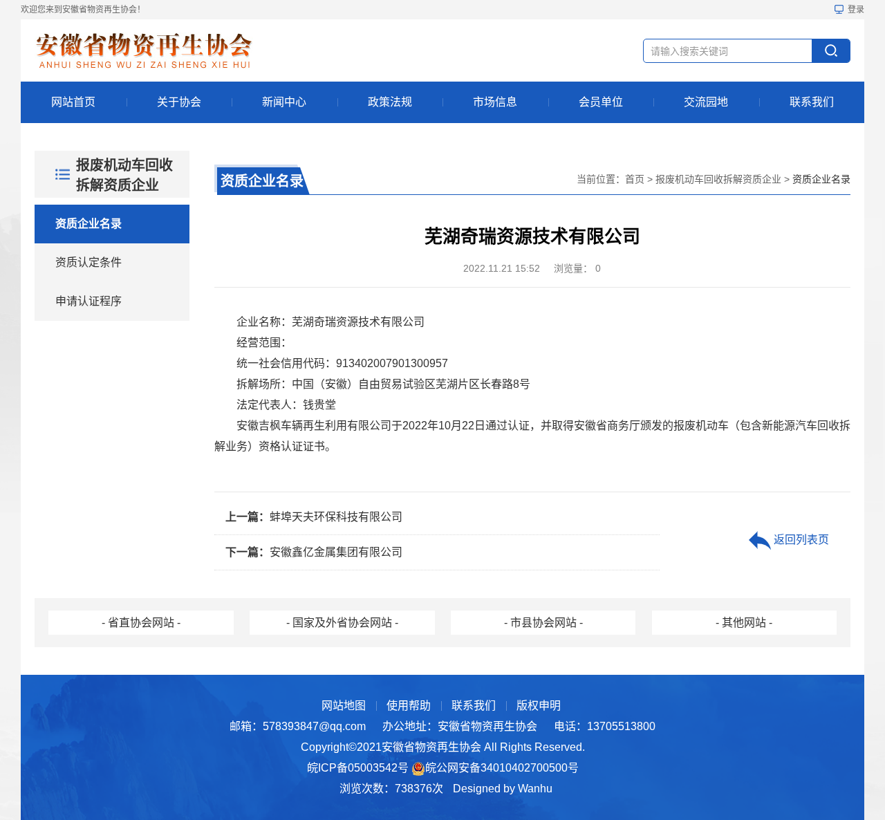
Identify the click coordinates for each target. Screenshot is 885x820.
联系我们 (812, 102)
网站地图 (344, 705)
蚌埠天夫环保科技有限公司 (313, 517)
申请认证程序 (88, 301)
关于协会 (179, 102)
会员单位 (601, 102)
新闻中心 (284, 102)
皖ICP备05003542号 (358, 768)
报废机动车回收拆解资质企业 (718, 179)
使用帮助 (408, 705)
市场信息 (495, 102)
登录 (856, 10)
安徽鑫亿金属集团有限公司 (313, 552)
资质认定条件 (88, 262)
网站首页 (73, 102)
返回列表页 (800, 540)
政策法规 (390, 102)
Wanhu (535, 788)
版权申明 (538, 705)
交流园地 (706, 102)
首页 (634, 179)
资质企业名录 (88, 224)
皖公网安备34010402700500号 (502, 768)
